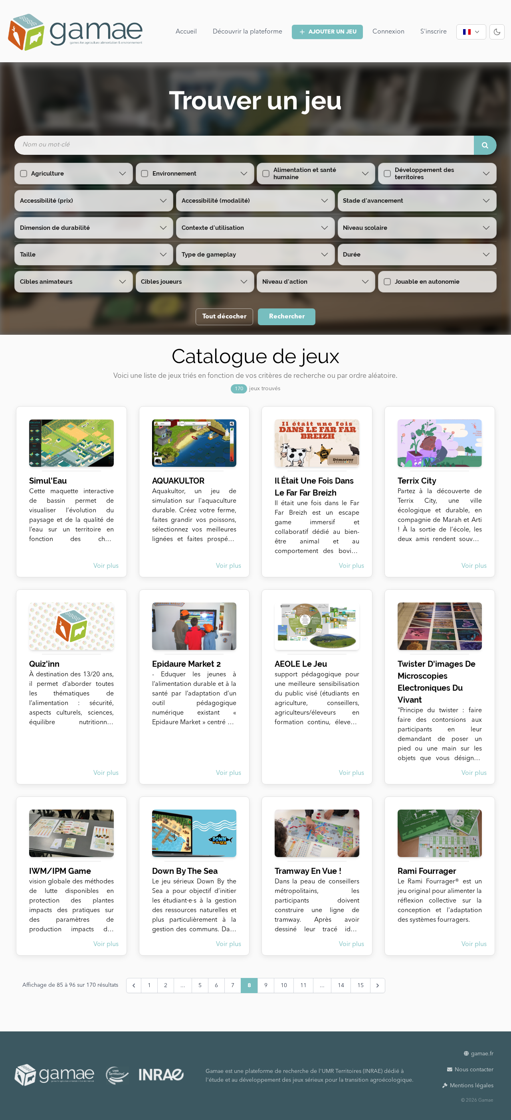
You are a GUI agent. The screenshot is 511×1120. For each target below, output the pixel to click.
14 (341, 985)
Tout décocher (224, 317)
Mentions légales (471, 1085)
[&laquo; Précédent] (133, 985)
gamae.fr (482, 1054)
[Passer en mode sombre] (497, 32)
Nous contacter (474, 1070)
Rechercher (287, 317)
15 (360, 985)
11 (303, 985)
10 (284, 985)
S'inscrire (433, 32)
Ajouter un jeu (333, 32)
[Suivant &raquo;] (377, 985)
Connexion (388, 32)
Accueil (186, 32)
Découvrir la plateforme (247, 32)
